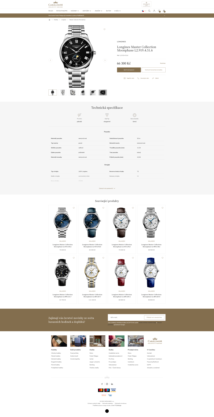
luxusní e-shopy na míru (104, 405)
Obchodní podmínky (107, 403)
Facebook (101, 384)
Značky (97, 11)
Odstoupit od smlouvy (120, 403)
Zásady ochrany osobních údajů (147, 322)
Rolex (50, 11)
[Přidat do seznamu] (105, 29)
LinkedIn (112, 384)
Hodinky (74, 11)
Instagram (107, 384)
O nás (116, 11)
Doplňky (86, 11)
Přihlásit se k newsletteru (154, 317)
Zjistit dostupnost (129, 70)
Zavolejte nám (144, 78)
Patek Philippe (61, 11)
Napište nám (130, 78)
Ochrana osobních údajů (94, 403)
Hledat (149, 10)
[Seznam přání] (73, 208)
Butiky (108, 11)
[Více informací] (107, 411)
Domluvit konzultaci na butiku (153, 70)
